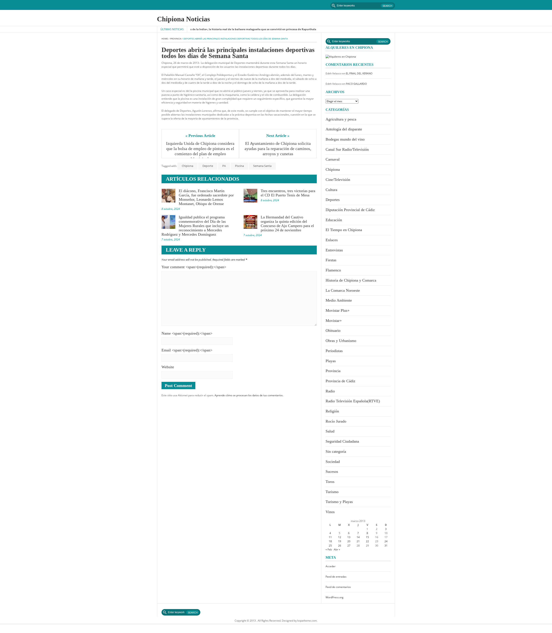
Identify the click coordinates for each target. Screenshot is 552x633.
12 (339, 537)
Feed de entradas (336, 576)
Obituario (333, 330)
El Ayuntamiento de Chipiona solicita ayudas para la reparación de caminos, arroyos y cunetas (278, 148)
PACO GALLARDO (356, 84)
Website (168, 367)
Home (165, 38)
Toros (330, 481)
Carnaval (333, 159)
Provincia (175, 38)
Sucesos (332, 471)
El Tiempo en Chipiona (344, 230)
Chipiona (187, 166)
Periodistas (334, 351)
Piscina (239, 166)
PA (224, 166)
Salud (330, 431)
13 (348, 537)
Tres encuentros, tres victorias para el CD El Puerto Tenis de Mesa (288, 193)
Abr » (337, 549)
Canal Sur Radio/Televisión (347, 149)
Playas (331, 361)
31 (385, 545)
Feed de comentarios (338, 587)
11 (330, 537)
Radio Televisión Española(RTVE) (353, 401)
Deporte (207, 166)
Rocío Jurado (336, 421)
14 (358, 537)
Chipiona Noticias (183, 19)
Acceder (331, 566)
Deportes (333, 199)
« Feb (329, 549)
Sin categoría (336, 451)
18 (330, 541)
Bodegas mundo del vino (345, 139)
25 (330, 545)
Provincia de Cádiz (340, 381)
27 (348, 545)
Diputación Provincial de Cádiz (350, 210)
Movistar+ (334, 320)
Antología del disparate (344, 129)
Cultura (331, 190)
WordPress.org (334, 597)
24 (385, 541)
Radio (330, 391)
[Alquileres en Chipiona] (341, 56)
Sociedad (333, 461)
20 (348, 541)
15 (367, 537)
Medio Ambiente (339, 300)
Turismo (332, 492)
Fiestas (331, 260)
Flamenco (333, 270)
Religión (332, 411)
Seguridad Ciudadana (342, 441)
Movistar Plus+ (338, 310)
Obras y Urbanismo (341, 340)
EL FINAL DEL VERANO (359, 73)
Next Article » (277, 136)
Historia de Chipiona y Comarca (351, 280)
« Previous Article (200, 136)
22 (367, 541)
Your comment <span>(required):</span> (194, 267)
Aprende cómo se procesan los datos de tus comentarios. (249, 395)
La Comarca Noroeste (343, 290)
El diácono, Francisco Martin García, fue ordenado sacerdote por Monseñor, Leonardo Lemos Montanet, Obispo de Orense (206, 197)
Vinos (330, 512)
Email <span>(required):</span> (187, 350)
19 (339, 541)
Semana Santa (262, 166)
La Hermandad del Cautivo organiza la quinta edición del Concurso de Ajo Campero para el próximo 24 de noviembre (287, 223)
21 (358, 541)
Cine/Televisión (338, 179)
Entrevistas (334, 250)
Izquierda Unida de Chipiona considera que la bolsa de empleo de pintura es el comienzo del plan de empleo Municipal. (200, 151)
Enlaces (332, 240)
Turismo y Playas (339, 502)
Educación (334, 220)
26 (339, 545)
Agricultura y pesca (341, 119)
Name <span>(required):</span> (187, 333)
